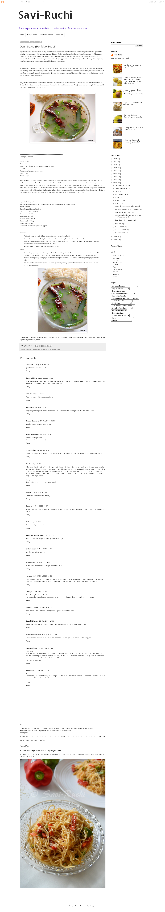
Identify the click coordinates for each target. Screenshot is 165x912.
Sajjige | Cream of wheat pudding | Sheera (132, 103)
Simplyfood (30, 592)
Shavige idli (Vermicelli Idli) (124, 212)
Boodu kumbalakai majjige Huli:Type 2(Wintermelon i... (128, 216)
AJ (26, 522)
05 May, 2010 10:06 (44, 576)
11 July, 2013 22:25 (42, 670)
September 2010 (121, 194)
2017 (115, 162)
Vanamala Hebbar (32, 535)
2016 (115, 165)
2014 (115, 171)
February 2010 (121, 230)
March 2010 (120, 227)
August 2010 (120, 197)
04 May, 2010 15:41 (43, 562)
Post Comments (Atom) (38, 740)
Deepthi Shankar (32, 621)
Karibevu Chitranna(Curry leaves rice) (128, 209)
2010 (115, 183)
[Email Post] (36, 346)
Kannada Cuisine (32, 607)
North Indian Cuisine (117, 263)
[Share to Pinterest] (50, 346)
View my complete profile (120, 58)
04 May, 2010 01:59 (44, 450)
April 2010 (119, 224)
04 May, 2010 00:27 (38, 394)
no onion (53, 349)
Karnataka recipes (32, 349)
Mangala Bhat (31, 576)
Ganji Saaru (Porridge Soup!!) (126, 220)
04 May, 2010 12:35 (47, 535)
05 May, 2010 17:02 (43, 592)
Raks (27, 394)
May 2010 (119, 203)
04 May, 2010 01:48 (48, 434)
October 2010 (120, 191)
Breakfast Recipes (46, 35)
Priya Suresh (30, 562)
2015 (115, 168)
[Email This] (40, 346)
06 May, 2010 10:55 (46, 607)
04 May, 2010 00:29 (43, 407)
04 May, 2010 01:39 (47, 421)
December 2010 (121, 185)
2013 (115, 174)
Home (22, 35)
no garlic (46, 349)
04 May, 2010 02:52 (37, 464)
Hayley (28, 492)
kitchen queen (31, 549)
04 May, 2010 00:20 (45, 378)
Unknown (29, 364)
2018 (115, 159)
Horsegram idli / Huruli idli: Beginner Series (133, 128)
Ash (27, 464)
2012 (115, 177)
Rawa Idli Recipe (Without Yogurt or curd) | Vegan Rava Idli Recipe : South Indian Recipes (132, 80)
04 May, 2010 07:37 (40, 506)
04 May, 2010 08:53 (36, 522)
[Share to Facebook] (48, 346)
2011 (115, 180)
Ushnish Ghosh (31, 648)
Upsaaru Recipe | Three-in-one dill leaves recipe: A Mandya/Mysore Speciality (133, 92)
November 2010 (121, 188)
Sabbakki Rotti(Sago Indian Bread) (127, 206)
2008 (115, 239)
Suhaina (29, 506)
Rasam (58, 349)
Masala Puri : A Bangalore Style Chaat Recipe (132, 66)
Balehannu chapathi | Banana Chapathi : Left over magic (131, 142)
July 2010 (119, 200)
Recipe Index (32, 35)
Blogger (92, 906)
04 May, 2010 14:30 (44, 549)
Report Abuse (116, 246)
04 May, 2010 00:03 (41, 364)
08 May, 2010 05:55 (45, 648)
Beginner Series (119, 255)
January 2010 (120, 233)
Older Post (101, 736)
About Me (59, 35)
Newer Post (24, 736)
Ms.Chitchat (30, 407)
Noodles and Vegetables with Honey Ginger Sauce (40, 750)
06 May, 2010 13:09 (46, 621)
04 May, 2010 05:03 (39, 492)
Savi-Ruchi (45, 14)
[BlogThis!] (43, 346)
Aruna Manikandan (32, 434)
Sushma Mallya (31, 378)
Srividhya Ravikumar (33, 634)
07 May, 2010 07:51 (49, 634)
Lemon (40, 349)
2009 (115, 236)
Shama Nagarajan (32, 421)
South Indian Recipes (117, 271)
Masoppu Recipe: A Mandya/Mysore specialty (132, 116)
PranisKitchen (31, 450)
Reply (28, 371)
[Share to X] (45, 346)
